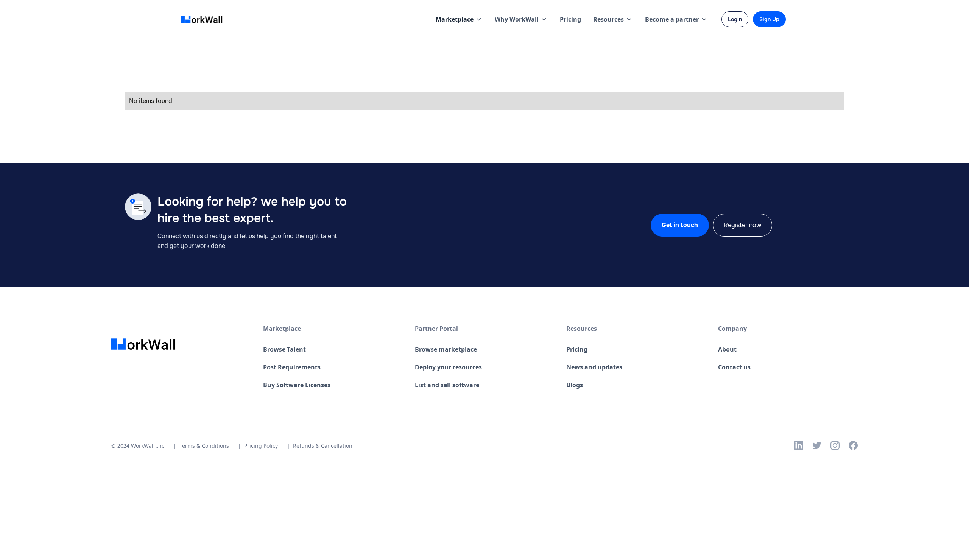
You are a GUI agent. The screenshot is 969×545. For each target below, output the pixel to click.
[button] (459, 19)
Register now (742, 225)
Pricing (570, 19)
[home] (204, 19)
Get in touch (680, 225)
